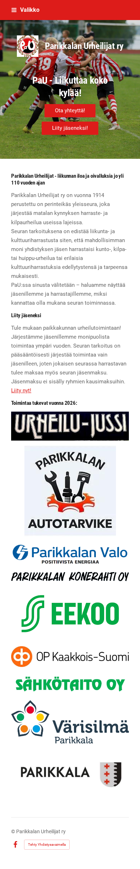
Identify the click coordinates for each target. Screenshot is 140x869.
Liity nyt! (21, 390)
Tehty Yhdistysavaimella (47, 844)
